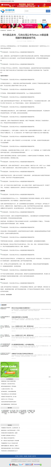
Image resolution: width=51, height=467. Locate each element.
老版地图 (25, 456)
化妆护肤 (32, 22)
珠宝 (28, 22)
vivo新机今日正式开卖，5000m (7, 388)
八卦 (15, 20)
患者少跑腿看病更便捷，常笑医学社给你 (9, 404)
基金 (23, 18)
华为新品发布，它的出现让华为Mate (8, 383)
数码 (35, 20)
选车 (7, 22)
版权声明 (34, 456)
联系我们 (21, 456)
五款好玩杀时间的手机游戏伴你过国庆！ (9, 401)
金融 (7, 18)
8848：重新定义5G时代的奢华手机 (7, 438)
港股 (12, 18)
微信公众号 (44, 22)
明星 (12, 20)
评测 (12, 22)
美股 (15, 18)
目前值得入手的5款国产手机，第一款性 (8, 396)
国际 (10, 16)
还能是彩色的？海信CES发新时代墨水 (8, 381)
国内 (7, 16)
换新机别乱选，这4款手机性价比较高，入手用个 (10, 430)
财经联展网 (9, 294)
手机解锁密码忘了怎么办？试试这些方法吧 (9, 443)
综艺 (7, 20)
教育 (4, 22)
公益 (23, 16)
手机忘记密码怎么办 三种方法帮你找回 (8, 394)
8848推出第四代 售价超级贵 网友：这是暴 (9, 432)
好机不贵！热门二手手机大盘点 (7, 399)
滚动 (20, 16)
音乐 (10, 20)
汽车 (4, 18)
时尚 (4, 20)
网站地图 (30, 456)
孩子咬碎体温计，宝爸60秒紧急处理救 (8, 391)
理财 (20, 18)
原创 (17, 16)
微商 (26, 22)
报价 (17, 22)
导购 (10, 22)
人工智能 (32, 20)
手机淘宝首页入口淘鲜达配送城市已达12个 (9, 450)
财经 (4, 16)
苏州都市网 (9, 30)
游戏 (26, 20)
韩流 (17, 20)
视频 (15, 16)
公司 (17, 18)
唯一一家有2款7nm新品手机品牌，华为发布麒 (10, 440)
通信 (28, 20)
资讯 (14, 30)
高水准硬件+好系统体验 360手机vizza (8, 435)
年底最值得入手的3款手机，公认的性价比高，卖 (10, 427)
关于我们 (49, 1)
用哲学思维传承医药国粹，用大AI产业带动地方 (10, 448)
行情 (15, 22)
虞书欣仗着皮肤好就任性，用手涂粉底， (9, 386)
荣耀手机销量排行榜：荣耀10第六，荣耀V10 (9, 445)
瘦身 (35, 22)
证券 (10, 18)
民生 (12, 16)
